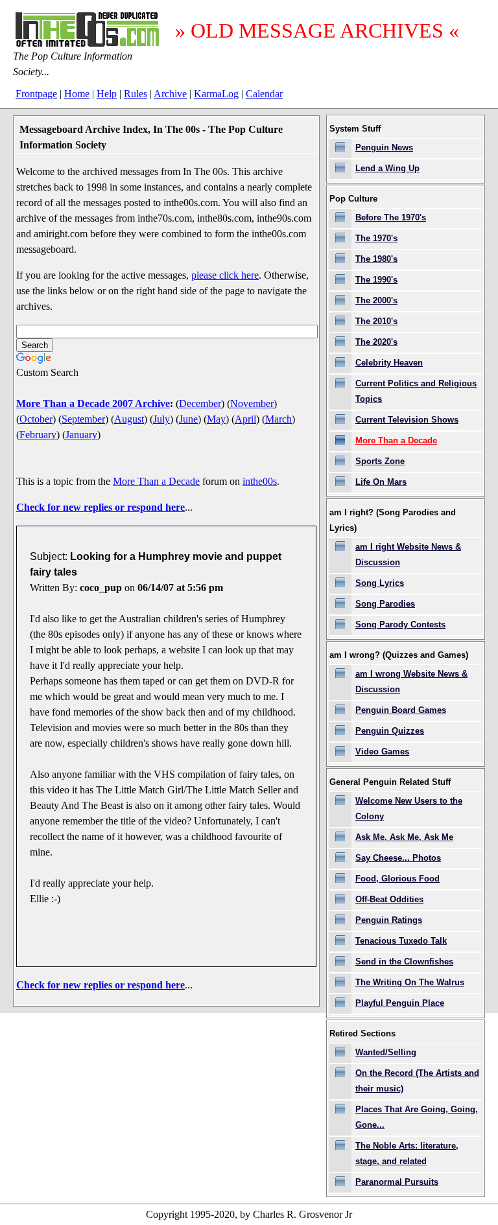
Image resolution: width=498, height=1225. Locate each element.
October (36, 419)
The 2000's (376, 300)
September (83, 419)
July (161, 419)
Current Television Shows (406, 420)
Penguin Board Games (400, 710)
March (278, 419)
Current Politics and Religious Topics (416, 391)
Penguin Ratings (388, 920)
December (200, 403)
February (37, 434)
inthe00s (260, 481)
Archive (170, 93)
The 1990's (376, 280)
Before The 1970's (390, 217)
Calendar (264, 93)
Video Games (382, 751)
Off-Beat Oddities (389, 899)
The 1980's (376, 259)
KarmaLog (216, 93)
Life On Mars (381, 482)
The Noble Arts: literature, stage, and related (406, 1153)
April (245, 419)
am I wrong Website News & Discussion (411, 681)
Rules (135, 93)
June (188, 419)
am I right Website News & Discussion (408, 554)
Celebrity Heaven (389, 363)
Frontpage (36, 93)
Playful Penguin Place (399, 1003)
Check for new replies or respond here (100, 507)
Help (107, 93)
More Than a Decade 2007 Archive (93, 403)
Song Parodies (385, 604)
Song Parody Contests (400, 624)
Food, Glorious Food (397, 878)
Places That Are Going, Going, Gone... (416, 1117)
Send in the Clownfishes (404, 961)
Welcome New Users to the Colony (408, 808)
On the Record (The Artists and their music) (417, 1080)
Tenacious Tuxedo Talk (401, 941)
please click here (225, 275)
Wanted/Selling (385, 1052)
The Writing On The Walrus (409, 982)
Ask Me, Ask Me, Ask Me (404, 837)
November (252, 403)
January (81, 434)
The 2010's (376, 321)
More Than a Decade (156, 481)
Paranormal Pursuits (396, 1182)
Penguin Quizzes (389, 731)
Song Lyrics (379, 583)
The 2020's (376, 342)
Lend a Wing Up (387, 168)
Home (76, 93)
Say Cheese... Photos (398, 858)
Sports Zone (380, 461)
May (216, 419)
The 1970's (376, 238)
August (129, 419)
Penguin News (384, 147)
